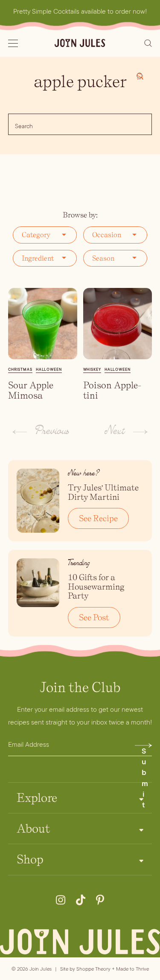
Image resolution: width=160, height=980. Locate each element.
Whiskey (92, 370)
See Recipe (98, 518)
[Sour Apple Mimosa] (42, 323)
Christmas (20, 370)
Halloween (49, 370)
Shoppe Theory (93, 968)
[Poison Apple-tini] (117, 323)
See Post (94, 617)
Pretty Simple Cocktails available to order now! (80, 11)
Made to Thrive (132, 968)
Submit (145, 747)
